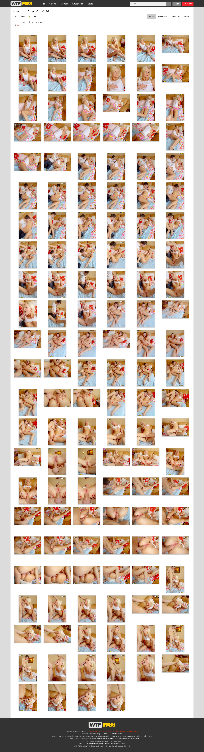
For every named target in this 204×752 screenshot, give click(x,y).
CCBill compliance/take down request (125, 731)
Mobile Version (102, 739)
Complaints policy (116, 734)
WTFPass (21, 3)
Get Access (188, 4)
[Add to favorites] (35, 16)
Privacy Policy (95, 734)
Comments (175, 16)
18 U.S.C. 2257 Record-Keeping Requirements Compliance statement (102, 744)
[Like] (29, 16)
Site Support (82, 731)
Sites (90, 3)
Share (186, 16)
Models (64, 3)
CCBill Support (128, 736)
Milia (18, 25)
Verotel (106, 736)
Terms (105, 734)
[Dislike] (15, 16)
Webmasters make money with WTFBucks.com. (124, 739)
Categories (77, 3)
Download (162, 16)
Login (177, 4)
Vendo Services (116, 736)
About (152, 16)
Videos (52, 3)
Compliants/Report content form (100, 731)
